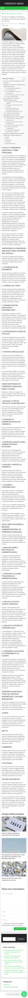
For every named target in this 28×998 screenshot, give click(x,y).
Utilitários (8, 141)
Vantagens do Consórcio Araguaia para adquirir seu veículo (14, 85)
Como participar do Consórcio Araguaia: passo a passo (12, 99)
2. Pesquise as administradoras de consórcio (14, 105)
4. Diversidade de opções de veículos (15, 94)
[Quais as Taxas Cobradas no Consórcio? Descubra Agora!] (14, 823)
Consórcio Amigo (14, 3)
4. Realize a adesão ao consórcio (14, 111)
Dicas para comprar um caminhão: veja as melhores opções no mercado (13, 952)
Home (5, 13)
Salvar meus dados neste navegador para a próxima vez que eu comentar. (13, 924)
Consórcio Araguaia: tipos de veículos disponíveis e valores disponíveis (14, 134)
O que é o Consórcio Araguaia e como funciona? (13, 81)
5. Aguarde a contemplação (13, 113)
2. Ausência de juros (10, 89)
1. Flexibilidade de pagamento (13, 88)
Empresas (7, 984)
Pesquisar (5, 936)
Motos (7, 138)
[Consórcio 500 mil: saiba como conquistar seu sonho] (14, 869)
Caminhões (9, 140)
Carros (7, 137)
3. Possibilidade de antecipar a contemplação (13, 92)
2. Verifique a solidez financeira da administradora (14, 122)
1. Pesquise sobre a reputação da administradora (14, 119)
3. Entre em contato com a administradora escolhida (12, 109)
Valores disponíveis (10, 143)
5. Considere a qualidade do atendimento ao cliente (13, 130)
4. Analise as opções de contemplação (12, 127)
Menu (2, 8)
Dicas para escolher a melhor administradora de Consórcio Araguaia (14, 115)
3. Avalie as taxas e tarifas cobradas (14, 125)
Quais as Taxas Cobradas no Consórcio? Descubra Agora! (11, 834)
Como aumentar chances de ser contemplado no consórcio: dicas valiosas (13, 962)
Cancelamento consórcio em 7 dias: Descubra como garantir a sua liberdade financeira (13, 856)
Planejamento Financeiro (16, 13)
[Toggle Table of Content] (23, 79)
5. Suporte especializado (12, 96)
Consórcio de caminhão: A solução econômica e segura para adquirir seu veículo (14, 972)
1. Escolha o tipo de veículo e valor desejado (14, 102)
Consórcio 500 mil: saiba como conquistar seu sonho (11, 879)
